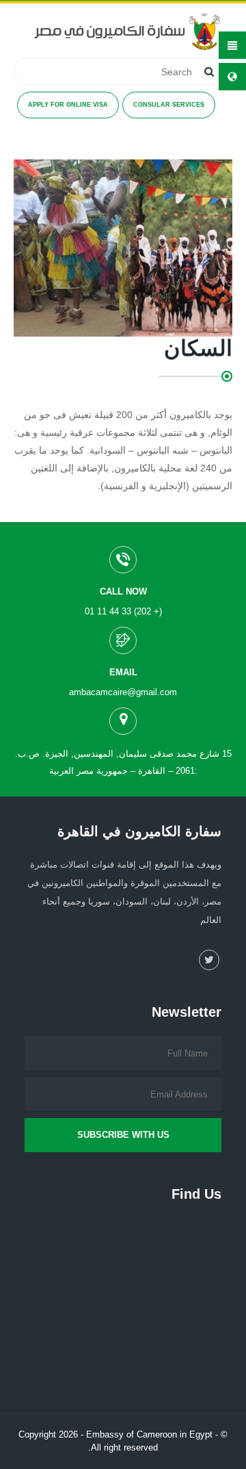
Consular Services (168, 104)
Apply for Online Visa (68, 104)
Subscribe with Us (123, 1135)
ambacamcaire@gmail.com (123, 692)
